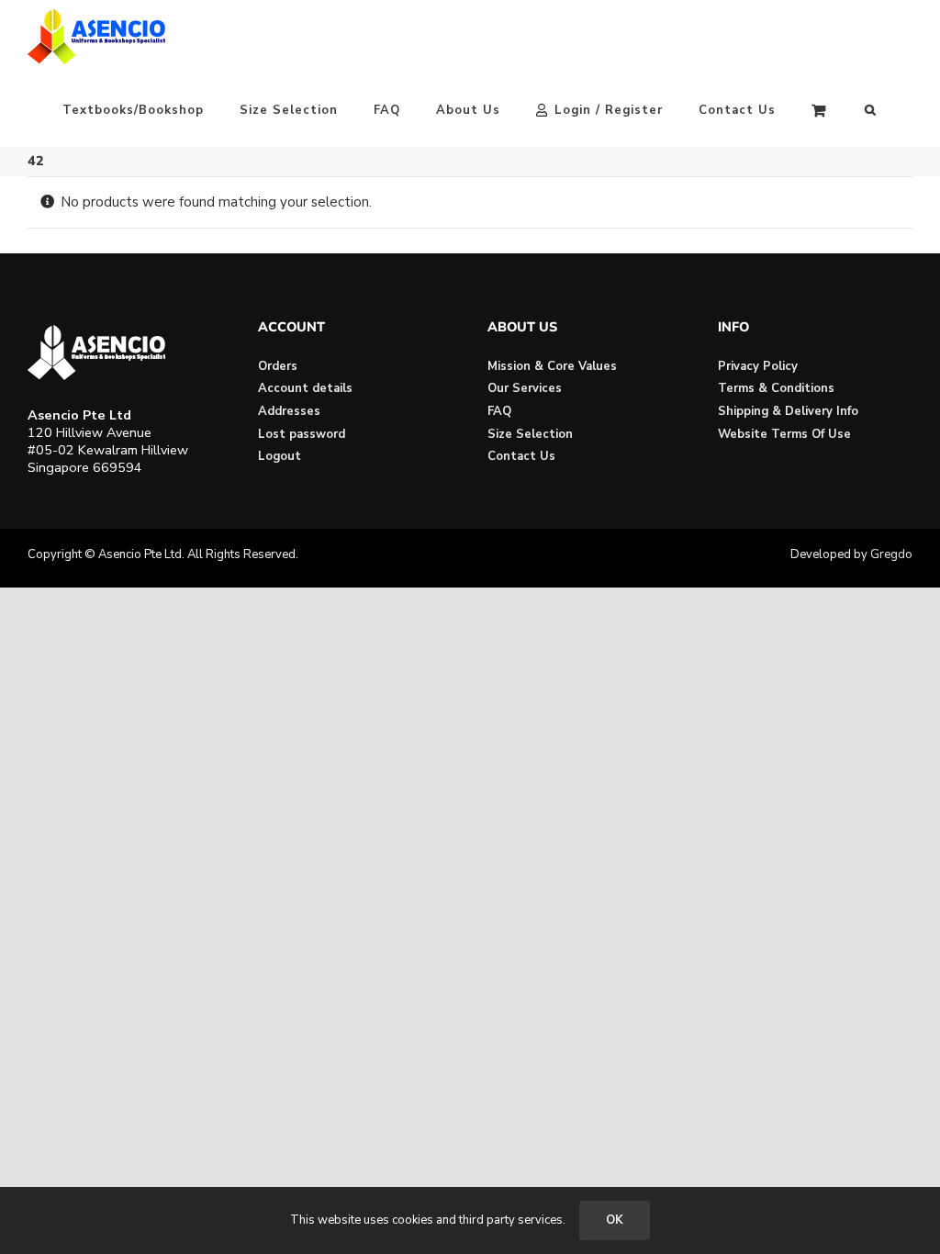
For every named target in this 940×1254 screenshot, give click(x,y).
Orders (277, 366)
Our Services (524, 388)
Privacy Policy (758, 366)
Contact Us (521, 456)
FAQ (499, 411)
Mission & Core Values (552, 366)
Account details (305, 388)
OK (614, 1220)
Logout (279, 456)
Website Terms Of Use (784, 434)
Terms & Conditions (776, 388)
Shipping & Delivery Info (788, 411)
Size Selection (530, 434)
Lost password (301, 434)
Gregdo (891, 554)
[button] (871, 110)
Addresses (289, 411)
